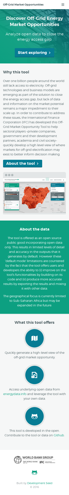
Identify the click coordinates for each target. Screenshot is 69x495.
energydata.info (14, 394)
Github (59, 435)
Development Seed (40, 483)
